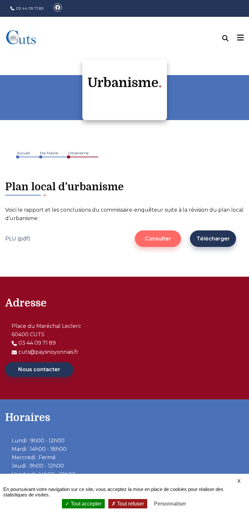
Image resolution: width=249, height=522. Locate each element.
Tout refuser (130, 503)
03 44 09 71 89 (30, 8)
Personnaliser (170, 503)
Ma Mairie (49, 152)
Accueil (23, 152)
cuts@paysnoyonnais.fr (48, 352)
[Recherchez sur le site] (230, 38)
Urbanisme (78, 152)
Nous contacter (39, 369)
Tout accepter (85, 503)
